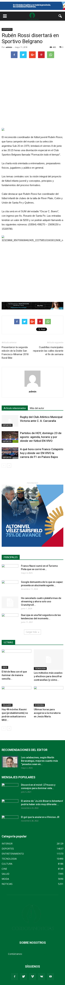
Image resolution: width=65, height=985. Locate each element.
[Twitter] (23, 976)
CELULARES (7, 705)
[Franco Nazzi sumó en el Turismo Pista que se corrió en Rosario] (10, 570)
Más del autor (37, 408)
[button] (60, 16)
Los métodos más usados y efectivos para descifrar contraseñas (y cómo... (48, 676)
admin (9, 47)
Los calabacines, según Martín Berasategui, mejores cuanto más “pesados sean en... (39, 761)
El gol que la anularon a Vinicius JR (40, 817)
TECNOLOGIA (40, 668)
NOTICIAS (7, 883)
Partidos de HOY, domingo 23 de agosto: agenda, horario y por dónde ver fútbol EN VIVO (41, 436)
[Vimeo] (32, 976)
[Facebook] (14, 976)
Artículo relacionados (15, 408)
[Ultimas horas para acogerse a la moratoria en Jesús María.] (49, 696)
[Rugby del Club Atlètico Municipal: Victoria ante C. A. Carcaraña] (10, 421)
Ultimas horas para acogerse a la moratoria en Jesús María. (47, 713)
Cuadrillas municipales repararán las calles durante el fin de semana (48, 351)
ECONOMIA (39, 705)
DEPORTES (7, 29)
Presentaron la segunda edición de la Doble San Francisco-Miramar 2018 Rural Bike (15, 352)
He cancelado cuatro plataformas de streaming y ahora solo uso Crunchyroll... (41, 601)
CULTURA (7, 863)
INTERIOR (7, 843)
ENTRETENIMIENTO (13, 853)
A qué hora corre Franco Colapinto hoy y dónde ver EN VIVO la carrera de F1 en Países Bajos (41, 453)
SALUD (5, 873)
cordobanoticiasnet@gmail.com (40, 953)
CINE (4, 868)
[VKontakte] (41, 976)
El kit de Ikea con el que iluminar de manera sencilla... (14, 675)
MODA (5, 878)
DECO (5, 667)
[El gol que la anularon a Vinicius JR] (10, 821)
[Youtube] (50, 976)
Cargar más (31, 632)
